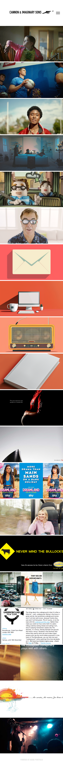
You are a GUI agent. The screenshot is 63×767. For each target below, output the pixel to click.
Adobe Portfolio (36, 760)
